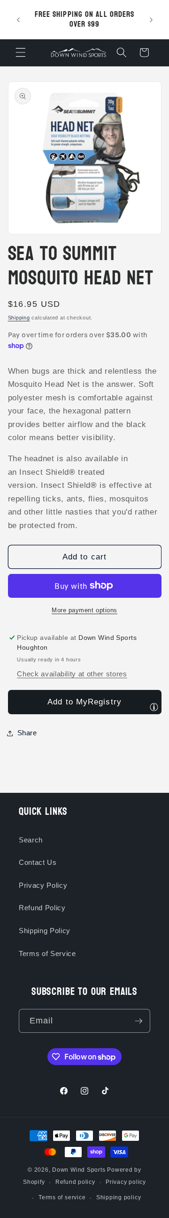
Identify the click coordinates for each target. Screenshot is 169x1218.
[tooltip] (154, 707)
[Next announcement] (151, 19)
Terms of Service (47, 953)
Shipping (19, 317)
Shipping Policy (44, 931)
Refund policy (75, 1182)
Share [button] (27, 733)
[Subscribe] (138, 1021)
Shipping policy (118, 1197)
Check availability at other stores (72, 674)
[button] (20, 52)
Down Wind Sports (78, 1170)
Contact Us (38, 862)
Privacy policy (126, 1182)
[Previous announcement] (18, 19)
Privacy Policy (43, 885)
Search (31, 840)
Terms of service (61, 1197)
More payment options (84, 610)
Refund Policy (42, 908)
